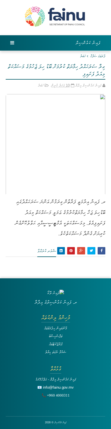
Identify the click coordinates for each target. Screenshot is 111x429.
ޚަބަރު (83, 56)
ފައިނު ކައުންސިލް (88, 42)
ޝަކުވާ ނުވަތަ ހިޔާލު (55, 352)
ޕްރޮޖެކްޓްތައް (55, 344)
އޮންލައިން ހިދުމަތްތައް (55, 328)
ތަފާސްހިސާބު (55, 336)
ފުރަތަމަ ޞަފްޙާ (97, 56)
